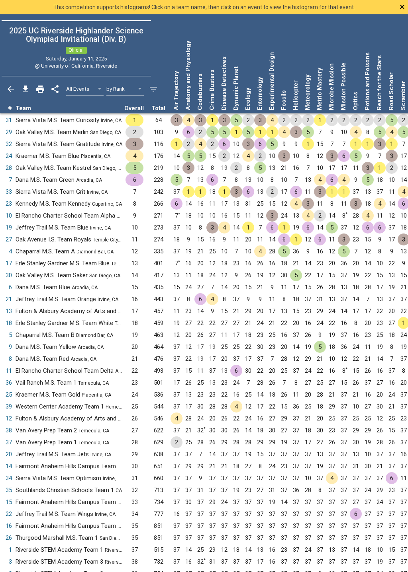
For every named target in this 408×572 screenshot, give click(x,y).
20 (9, 454)
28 (9, 167)
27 (9, 239)
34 (9, 478)
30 (9, 275)
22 (9, 514)
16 (9, 525)
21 (9, 299)
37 (9, 442)
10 (9, 215)
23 (9, 203)
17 (9, 263)
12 (9, 418)
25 (9, 394)
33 (9, 191)
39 (9, 406)
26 (9, 537)
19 (9, 227)
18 (9, 323)
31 (9, 120)
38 (9, 430)
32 (9, 144)
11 (9, 370)
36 (9, 382)
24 (9, 156)
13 (9, 311)
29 (9, 132)
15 (9, 502)
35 (9, 490)
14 (9, 466)
